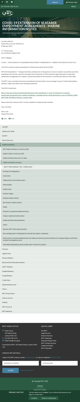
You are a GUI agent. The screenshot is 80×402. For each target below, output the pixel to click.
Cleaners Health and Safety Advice (13, 216)
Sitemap (40, 386)
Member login (72, 2)
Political (4, 302)
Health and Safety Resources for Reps (15, 158)
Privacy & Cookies (40, 390)
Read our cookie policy (49, 398)
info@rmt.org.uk (14, 341)
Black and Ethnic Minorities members (13, 262)
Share (5, 118)
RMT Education (46, 348)
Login (10, 370)
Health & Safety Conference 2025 (13, 153)
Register (55, 2)
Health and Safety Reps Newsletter (14, 220)
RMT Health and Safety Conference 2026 (16, 149)
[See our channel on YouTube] (12, 2)
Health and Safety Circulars (12, 162)
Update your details (8, 131)
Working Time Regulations (11, 171)
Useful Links (7, 176)
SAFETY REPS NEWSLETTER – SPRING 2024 (18, 167)
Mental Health (7, 185)
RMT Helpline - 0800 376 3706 (9, 6)
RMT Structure (7, 307)
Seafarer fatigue (8, 193)
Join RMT (5, 127)
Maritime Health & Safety (11, 198)
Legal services (6, 253)
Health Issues (7, 189)
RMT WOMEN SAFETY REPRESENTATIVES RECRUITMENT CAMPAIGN (25, 233)
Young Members (7, 276)
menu (73, 6)
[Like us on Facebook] (2, 2)
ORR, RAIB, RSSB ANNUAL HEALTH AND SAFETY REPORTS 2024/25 (24, 244)
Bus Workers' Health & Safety (12, 202)
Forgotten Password (26, 370)
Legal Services (46, 333)
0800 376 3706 (55, 357)
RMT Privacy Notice (8, 293)
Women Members (7, 258)
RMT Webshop (46, 338)
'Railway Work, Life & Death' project (14, 180)
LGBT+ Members (7, 267)
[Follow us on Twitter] (7, 2)
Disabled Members (8, 271)
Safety (5, 225)
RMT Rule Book (7, 311)
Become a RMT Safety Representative (15, 229)
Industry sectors (7, 298)
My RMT (4, 136)
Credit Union (6, 280)
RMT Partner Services (48, 343)
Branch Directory (7, 140)
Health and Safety (8, 145)
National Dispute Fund (9, 285)
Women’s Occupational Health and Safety (16, 211)
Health (5, 207)
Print (12, 118)
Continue (34, 398)
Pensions (5, 249)
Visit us (4, 289)
